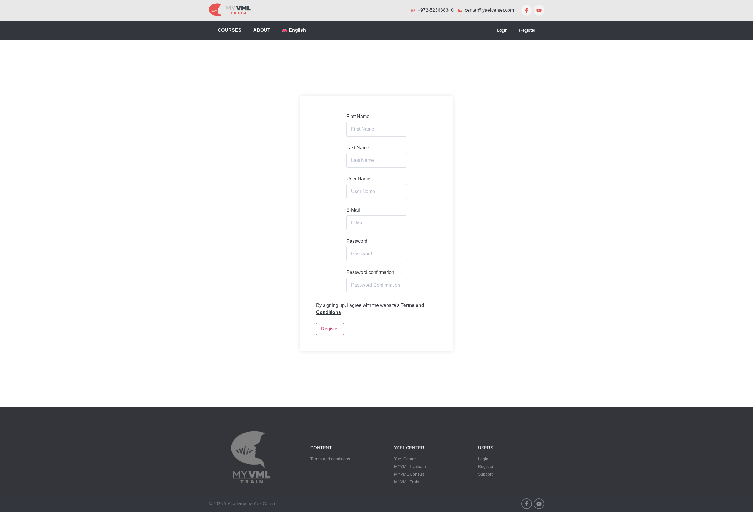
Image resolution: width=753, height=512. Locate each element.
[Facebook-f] (526, 10)
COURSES (229, 30)
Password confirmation (370, 272)
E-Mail (353, 210)
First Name (357, 116)
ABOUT (261, 30)
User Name (358, 179)
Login (502, 30)
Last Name (357, 147)
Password (356, 241)
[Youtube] (539, 10)
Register (527, 30)
